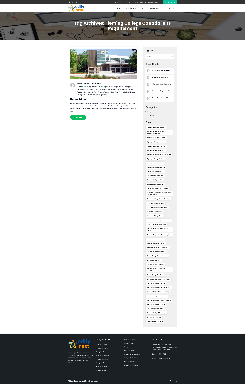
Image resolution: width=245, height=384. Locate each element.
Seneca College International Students (156, 269)
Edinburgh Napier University (161, 84)
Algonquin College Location (156, 142)
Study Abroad (131, 8)
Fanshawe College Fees (154, 211)
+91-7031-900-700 (123, 2)
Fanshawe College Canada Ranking (158, 199)
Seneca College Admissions (155, 251)
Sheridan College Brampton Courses (158, 287)
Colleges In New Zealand (155, 163)
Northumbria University (160, 77)
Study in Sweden (129, 361)
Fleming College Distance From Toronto (90, 92)
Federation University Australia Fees (158, 220)
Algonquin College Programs (156, 146)
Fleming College (78, 99)
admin (81, 87)
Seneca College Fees (153, 260)
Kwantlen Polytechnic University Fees (159, 235)
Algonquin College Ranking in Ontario (159, 154)
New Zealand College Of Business (157, 247)
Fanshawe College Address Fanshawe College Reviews (159, 193)
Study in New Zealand (154, 317)
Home (119, 8)
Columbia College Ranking (155, 184)
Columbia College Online (154, 180)
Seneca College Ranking (154, 275)
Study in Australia (102, 359)
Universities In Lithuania (155, 321)
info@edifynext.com (154, 2)
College (89, 87)
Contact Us (171, 2)
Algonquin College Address (155, 127)
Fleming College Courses (125, 89)
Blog (143, 8)
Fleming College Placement (127, 92)
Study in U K (100, 363)
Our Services (154, 8)
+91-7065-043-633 (136, 2)
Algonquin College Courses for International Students (157, 132)
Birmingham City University (161, 91)
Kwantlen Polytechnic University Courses (157, 229)
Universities (96, 87)
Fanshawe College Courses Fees (157, 207)
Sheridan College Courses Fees (157, 296)
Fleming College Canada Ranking (105, 89)
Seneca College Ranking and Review (158, 279)
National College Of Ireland (155, 243)
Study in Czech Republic (132, 354)
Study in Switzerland (131, 358)
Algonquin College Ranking (155, 150)
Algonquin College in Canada (156, 137)
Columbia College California (156, 167)
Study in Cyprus (101, 370)
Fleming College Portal (84, 95)
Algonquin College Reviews (155, 159)
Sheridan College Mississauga (156, 313)
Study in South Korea (131, 365)
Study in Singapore (102, 366)
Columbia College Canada (155, 171)
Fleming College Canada (115, 87)
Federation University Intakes (156, 224)
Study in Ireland (129, 350)
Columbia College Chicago (155, 175)
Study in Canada (101, 345)
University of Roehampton (161, 70)
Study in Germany (102, 348)
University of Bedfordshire (161, 98)
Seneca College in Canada (155, 264)
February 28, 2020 (94, 83)
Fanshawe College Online (155, 216)
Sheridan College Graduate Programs (159, 300)
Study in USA (100, 352)
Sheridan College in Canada (156, 304)
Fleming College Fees (111, 92)
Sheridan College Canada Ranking (158, 291)
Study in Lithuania (130, 339)
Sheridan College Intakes (155, 308)
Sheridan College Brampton (156, 283)
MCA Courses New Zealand (155, 239)
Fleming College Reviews (100, 95)
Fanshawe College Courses (155, 203)
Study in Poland (129, 343)
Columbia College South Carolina (157, 188)
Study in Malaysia (129, 347)
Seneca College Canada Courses (157, 256)
